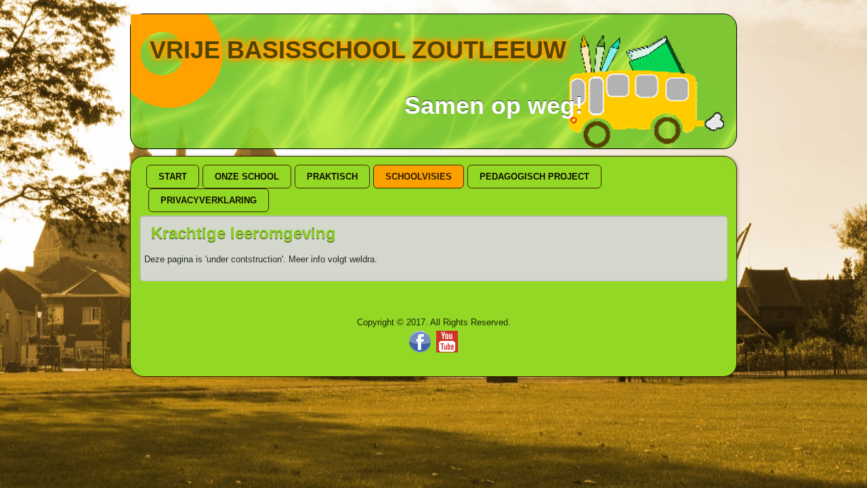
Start (172, 176)
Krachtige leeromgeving (243, 233)
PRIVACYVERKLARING (209, 200)
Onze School (247, 176)
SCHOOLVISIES (418, 176)
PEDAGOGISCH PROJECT (534, 176)
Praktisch (332, 176)
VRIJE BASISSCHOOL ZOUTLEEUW (358, 50)
